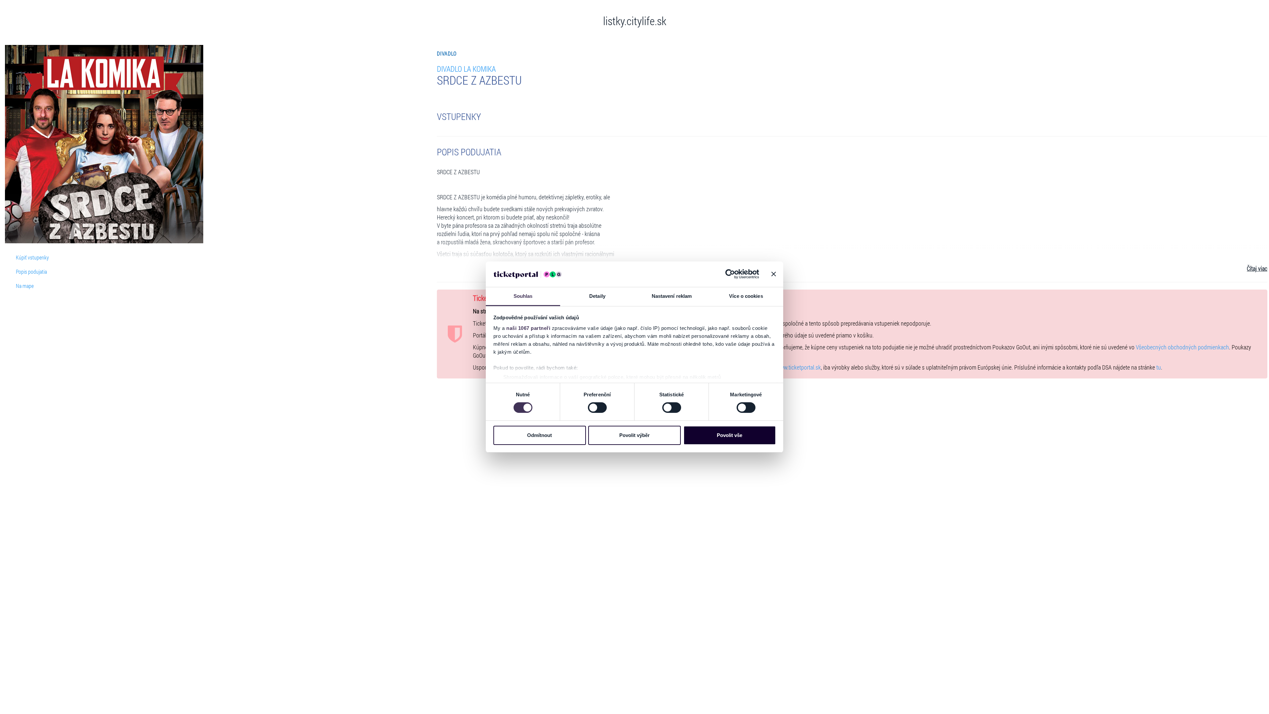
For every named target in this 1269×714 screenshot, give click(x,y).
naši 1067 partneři (528, 328)
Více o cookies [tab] (746, 296)
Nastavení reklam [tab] (672, 296)
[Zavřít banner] (773, 274)
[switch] (597, 407)
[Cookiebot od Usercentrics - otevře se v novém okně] (730, 274)
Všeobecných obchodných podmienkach (1182, 347)
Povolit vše (729, 435)
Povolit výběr (634, 435)
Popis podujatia (31, 271)
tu (1158, 367)
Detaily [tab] (597, 296)
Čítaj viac (1257, 268)
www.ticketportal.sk (799, 367)
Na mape (25, 285)
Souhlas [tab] (523, 296)
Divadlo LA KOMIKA (466, 68)
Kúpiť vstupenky (32, 257)
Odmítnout (539, 435)
